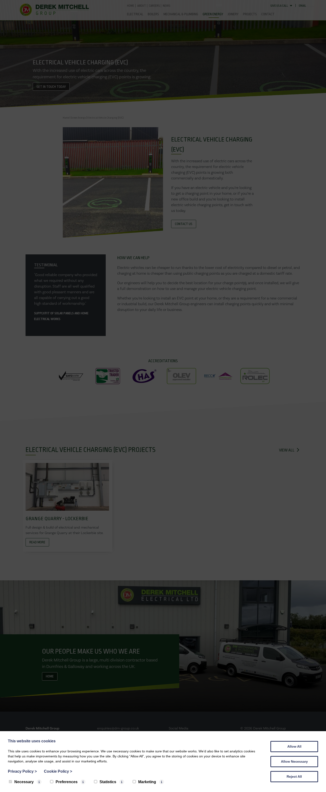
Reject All (294, 776)
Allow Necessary (294, 761)
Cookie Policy (58, 771)
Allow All (294, 746)
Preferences (67, 782)
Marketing (147, 782)
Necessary (24, 782)
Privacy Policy (22, 771)
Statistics (108, 782)
